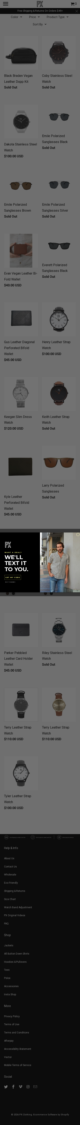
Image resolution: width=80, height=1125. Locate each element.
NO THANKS (10, 582)
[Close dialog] (78, 534)
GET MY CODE (12, 577)
